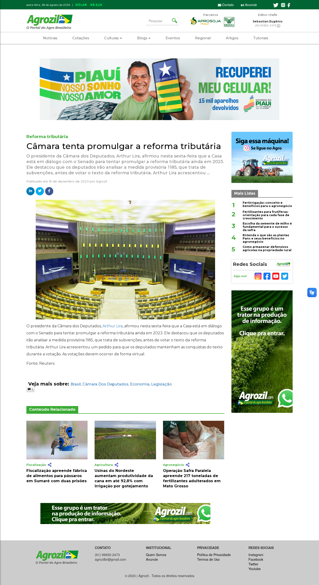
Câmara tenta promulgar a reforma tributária (123, 146)
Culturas (112, 38)
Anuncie (250, 4)
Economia (139, 384)
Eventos (173, 38)
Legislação (161, 384)
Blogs (142, 38)
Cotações (80, 38)
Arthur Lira (113, 326)
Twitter (253, 564)
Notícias (50, 38)
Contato (227, 4)
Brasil (76, 384)
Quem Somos (156, 554)
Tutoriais (260, 38)
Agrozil (101, 181)
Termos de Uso (208, 559)
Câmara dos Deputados (105, 384)
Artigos (232, 38)
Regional (203, 38)
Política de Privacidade (214, 554)
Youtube (254, 568)
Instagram (255, 554)
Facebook (255, 559)
